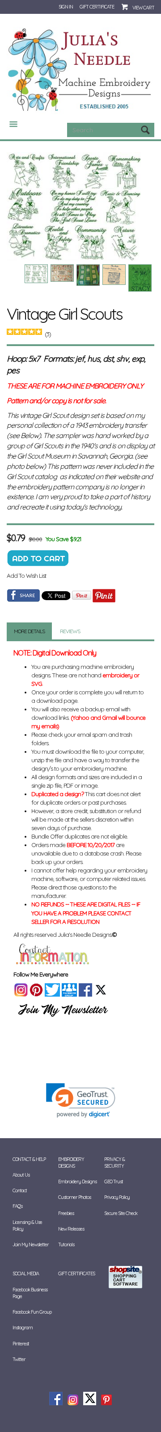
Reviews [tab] (70, 631)
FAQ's (17, 1206)
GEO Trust (113, 1181)
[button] (81, 1100)
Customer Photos (74, 1197)
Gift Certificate (97, 7)
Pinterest (21, 1343)
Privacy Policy (117, 1197)
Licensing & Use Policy (27, 1225)
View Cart (143, 7)
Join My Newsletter (31, 1244)
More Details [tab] (29, 631)
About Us (21, 1175)
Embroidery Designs (77, 1181)
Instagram (23, 1327)
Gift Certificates (76, 1273)
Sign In (66, 7)
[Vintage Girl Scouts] (80, 206)
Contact (20, 1190)
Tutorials (66, 1244)
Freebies (66, 1213)
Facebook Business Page (30, 1292)
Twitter (19, 1359)
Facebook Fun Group (32, 1312)
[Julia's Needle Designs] (80, 69)
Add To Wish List (26, 575)
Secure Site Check (120, 1213)
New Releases (71, 1229)
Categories (10, 124)
